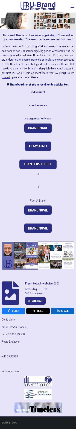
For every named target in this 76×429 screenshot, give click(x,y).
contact (6, 77)
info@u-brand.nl (18, 327)
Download (35, 301)
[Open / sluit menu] (72, 6)
